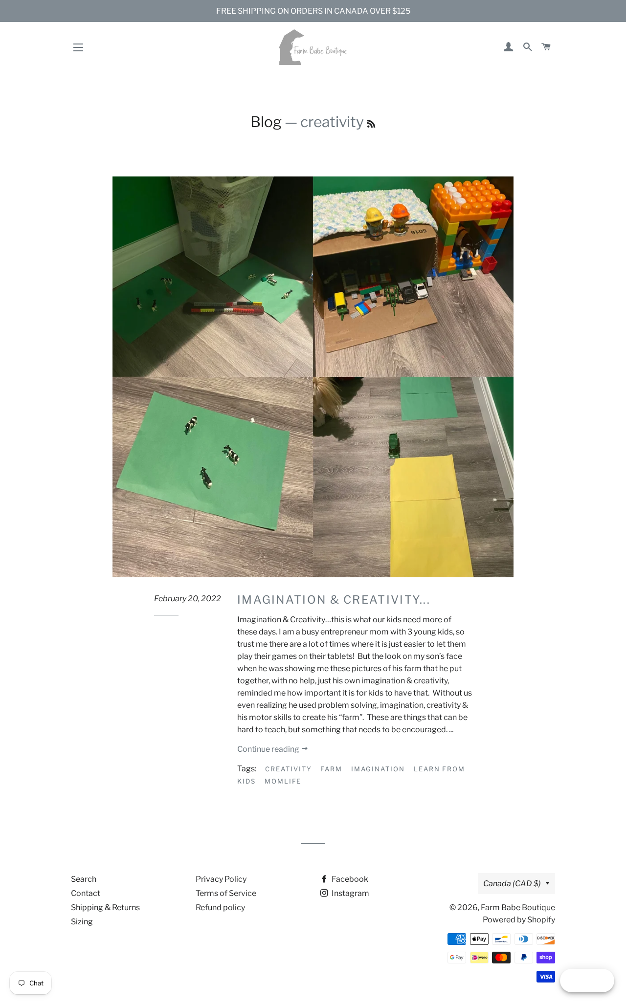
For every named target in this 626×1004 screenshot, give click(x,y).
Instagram (349, 893)
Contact (85, 893)
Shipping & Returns (105, 907)
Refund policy (220, 907)
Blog (266, 122)
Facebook (349, 879)
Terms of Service (226, 893)
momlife (283, 781)
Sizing (82, 921)
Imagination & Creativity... (333, 600)
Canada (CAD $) (512, 883)
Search (83, 879)
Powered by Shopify (519, 919)
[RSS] (371, 124)
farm (331, 769)
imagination (377, 769)
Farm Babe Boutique (518, 907)
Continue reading (269, 749)
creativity (288, 769)
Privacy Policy (221, 879)
